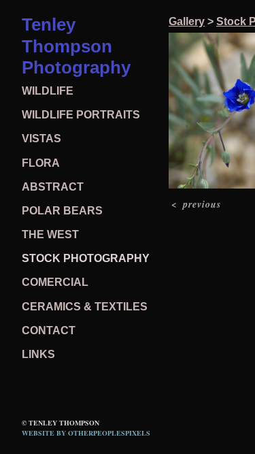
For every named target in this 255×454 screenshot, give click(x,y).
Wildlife (47, 91)
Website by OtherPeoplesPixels (86, 433)
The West (50, 234)
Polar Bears (62, 210)
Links (38, 354)
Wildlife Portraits (81, 114)
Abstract (53, 187)
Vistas (41, 138)
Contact (48, 330)
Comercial (55, 282)
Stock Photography (86, 258)
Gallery (187, 21)
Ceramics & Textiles (85, 306)
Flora (41, 163)
